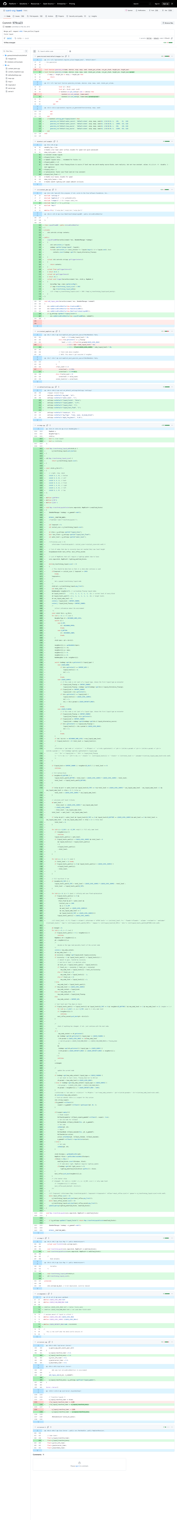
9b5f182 (149, 38)
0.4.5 (27, 38)
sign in (77, 1466)
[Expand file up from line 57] (37, 84)
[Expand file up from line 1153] (38, 1392)
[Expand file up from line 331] (37, 1264)
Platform (12, 4)
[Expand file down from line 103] (37, 184)
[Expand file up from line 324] (37, 359)
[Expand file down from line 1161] (38, 1422)
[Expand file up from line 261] (37, 335)
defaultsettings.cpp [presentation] (14, 75)
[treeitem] (15, 57)
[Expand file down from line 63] (37, 106)
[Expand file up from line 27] (37, 60)
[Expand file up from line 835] (38, 1367)
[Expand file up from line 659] (38, 1345)
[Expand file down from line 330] (37, 381)
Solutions (23, 4)
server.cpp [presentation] (11, 88)
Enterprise (61, 4)
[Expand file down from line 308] (37, 1261)
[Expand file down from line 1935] (38, 1233)
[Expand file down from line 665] (38, 1365)
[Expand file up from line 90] (37, 145)
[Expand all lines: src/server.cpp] (52, 1342)
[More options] (172, 56)
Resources (35, 4)
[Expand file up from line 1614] (38, 429)
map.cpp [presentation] (11, 78)
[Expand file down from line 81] (37, 1336)
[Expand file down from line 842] (38, 1390)
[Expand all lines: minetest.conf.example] (57, 141)
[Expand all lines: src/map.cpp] (50, 425)
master (9, 38)
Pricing (72, 4)
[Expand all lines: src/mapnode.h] (51, 1293)
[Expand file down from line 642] (37, 1450)
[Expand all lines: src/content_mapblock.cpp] (59, 331)
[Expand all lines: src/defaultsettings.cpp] (58, 386)
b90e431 (156, 38)
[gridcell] (103, 60)
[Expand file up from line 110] (37, 109)
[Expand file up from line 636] (37, 1430)
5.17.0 (19, 38)
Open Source (48, 4)
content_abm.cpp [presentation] (14, 68)
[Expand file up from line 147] (37, 215)
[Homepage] (5, 3)
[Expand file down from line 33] (37, 82)
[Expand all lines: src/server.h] (50, 1427)
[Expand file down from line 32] (37, 213)
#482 (21, 31)
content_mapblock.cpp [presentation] (16, 72)
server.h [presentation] (11, 91)
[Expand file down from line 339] (37, 1288)
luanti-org (10, 10)
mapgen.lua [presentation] (12, 59)
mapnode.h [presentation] (12, 85)
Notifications (141, 10)
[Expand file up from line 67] (37, 1297)
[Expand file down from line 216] (37, 420)
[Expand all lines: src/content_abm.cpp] (55, 189)
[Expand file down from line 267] (37, 357)
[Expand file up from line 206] (37, 390)
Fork (154, 10)
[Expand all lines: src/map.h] (48, 1238)
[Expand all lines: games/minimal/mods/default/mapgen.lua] (68, 56)
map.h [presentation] (10, 81)
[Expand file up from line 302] (37, 1241)
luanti (19, 10)
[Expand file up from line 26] (37, 193)
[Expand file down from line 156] (37, 326)
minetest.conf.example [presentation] (15, 62)
